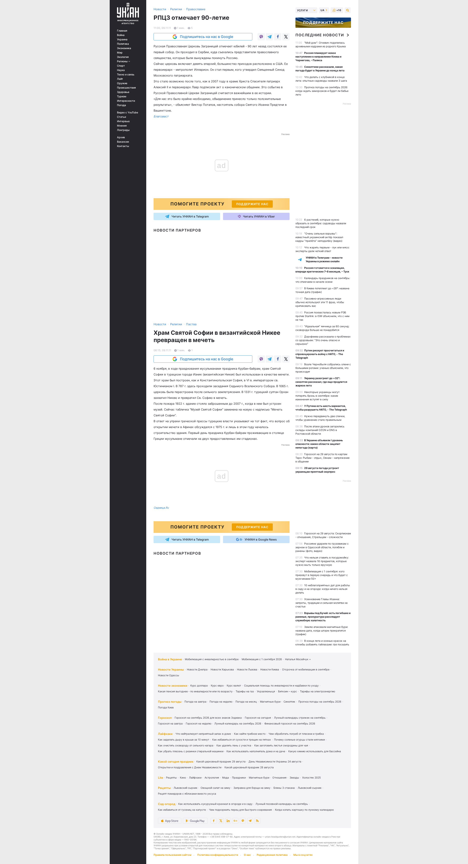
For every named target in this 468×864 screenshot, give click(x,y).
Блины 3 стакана (284, 787)
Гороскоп (165, 718)
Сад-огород (166, 804)
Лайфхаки (165, 734)
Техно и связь (125, 74)
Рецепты (171, 777)
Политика (123, 43)
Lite (160, 777)
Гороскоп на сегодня (258, 717)
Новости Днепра (197, 669)
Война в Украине (170, 659)
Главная (122, 30)
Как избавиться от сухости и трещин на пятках (241, 739)
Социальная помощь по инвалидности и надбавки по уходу (281, 685)
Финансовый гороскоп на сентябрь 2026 (289, 723)
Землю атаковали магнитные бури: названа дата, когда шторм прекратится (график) (321, 630)
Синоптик (289, 701)
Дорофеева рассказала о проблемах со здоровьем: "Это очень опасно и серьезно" (323, 340)
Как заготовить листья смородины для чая (281, 745)
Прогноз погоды (170, 701)
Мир (119, 52)
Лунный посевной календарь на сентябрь (282, 803)
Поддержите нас (323, 22)
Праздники (239, 777)
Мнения (122, 125)
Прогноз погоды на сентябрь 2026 (319, 701)
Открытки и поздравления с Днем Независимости (189, 767)
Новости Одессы (168, 675)
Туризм (121, 96)
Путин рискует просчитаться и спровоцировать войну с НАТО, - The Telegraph (319, 354)
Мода (225, 777)
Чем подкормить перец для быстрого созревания (240, 809)
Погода (121, 105)
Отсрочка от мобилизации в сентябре (305, 669)
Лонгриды (123, 130)
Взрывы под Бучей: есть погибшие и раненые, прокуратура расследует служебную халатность (323, 616)
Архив (121, 137)
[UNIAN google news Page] (235, 821)
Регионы (122, 61)
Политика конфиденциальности (217, 854)
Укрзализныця (266, 691)
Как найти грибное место (249, 733)
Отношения (279, 777)
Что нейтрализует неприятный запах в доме (203, 733)
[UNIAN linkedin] (228, 821)
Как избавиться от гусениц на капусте (182, 809)
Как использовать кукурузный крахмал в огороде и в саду (215, 803)
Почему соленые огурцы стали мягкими (299, 739)
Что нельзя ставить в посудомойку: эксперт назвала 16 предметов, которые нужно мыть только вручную (322, 561)
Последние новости (319, 35)
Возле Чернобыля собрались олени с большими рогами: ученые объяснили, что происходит (323, 368)
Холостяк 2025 (311, 777)
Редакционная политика (272, 854)
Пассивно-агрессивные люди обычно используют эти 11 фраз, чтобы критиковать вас (319, 302)
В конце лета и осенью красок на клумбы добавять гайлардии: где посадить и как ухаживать (322, 644)
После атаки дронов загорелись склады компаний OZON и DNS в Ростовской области (319, 430)
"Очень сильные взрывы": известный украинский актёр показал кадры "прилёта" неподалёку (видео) (319, 237)
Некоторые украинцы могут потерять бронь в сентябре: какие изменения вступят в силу (317, 395)
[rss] (257, 821)
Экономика (124, 48)
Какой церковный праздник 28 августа (249, 767)
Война (120, 35)
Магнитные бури (270, 701)
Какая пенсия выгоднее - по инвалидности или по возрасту (195, 691)
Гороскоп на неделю (198, 723)
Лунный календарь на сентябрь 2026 (237, 723)
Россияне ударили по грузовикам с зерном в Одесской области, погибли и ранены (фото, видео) (322, 547)
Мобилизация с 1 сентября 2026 (262, 659)
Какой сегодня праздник (175, 761)
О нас (247, 854)
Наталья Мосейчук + (298, 659)
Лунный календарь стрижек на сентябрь (300, 717)
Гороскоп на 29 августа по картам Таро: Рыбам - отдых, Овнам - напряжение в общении (322, 458)
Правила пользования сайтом (172, 854)
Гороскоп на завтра (170, 723)
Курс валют (234, 685)
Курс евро (217, 685)
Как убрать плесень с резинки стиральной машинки (190, 751)
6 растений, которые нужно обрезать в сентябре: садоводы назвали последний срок (320, 223)
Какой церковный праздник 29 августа (221, 761)
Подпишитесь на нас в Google (206, 37)
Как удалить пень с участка (233, 745)
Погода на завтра (195, 701)
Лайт (120, 78)
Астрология (212, 777)
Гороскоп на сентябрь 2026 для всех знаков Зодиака (208, 717)
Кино (183, 777)
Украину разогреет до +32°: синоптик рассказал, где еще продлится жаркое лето (321, 382)
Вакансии (123, 141)
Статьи (121, 116)
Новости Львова (247, 669)
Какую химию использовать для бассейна (314, 751)
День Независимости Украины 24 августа (275, 761)
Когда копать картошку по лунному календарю (304, 809)
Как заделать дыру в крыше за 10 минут (183, 739)
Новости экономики (172, 685)
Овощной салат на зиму (215, 787)
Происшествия (126, 87)
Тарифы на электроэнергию (317, 691)
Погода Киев (166, 707)
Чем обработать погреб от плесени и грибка (296, 733)
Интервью (123, 121)
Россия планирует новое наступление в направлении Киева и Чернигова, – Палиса (318, 56)
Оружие (122, 83)
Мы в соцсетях (303, 854)
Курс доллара (199, 685)
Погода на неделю (221, 701)
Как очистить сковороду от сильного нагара (185, 745)
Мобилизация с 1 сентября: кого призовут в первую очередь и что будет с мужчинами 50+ (321, 575)
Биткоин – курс (287, 691)
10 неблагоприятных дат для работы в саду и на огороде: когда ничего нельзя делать (322, 589)
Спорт (121, 65)
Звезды (294, 777)
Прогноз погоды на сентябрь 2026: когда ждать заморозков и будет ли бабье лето (321, 91)
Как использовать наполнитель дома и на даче (256, 751)
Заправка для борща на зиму (251, 787)
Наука (121, 70)
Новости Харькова (222, 669)
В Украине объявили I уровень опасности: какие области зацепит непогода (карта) (319, 444)
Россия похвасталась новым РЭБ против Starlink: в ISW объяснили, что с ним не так (322, 316)
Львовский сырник (185, 787)
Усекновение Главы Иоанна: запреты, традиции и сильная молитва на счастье (321, 603)
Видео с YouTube (127, 112)
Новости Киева (269, 669)
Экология (123, 57)
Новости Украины (171, 669)
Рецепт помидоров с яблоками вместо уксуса (187, 793)
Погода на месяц (246, 701)
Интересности (126, 100)
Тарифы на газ (245, 691)
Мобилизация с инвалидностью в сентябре (212, 659)
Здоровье (123, 92)
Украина (122, 39)
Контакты (123, 146)
